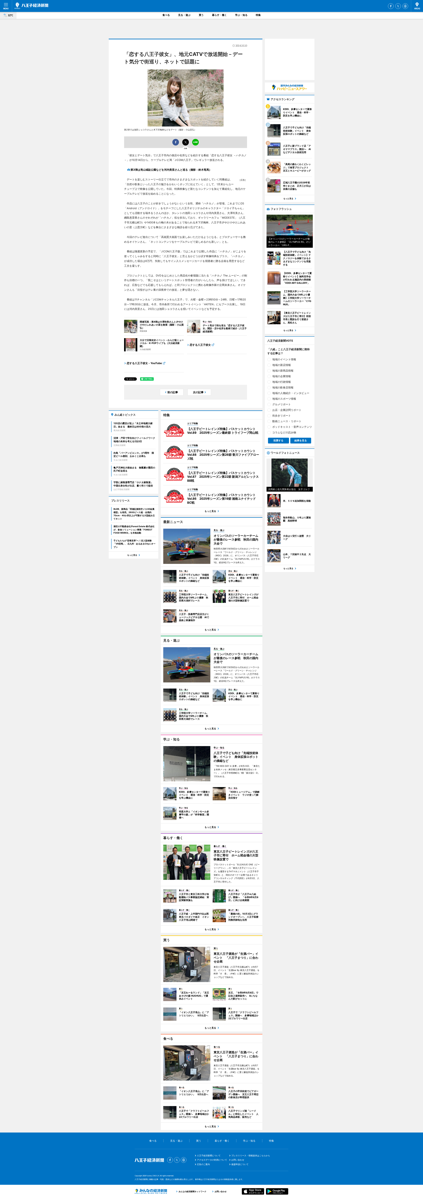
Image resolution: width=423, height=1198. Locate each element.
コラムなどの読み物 (284, 432)
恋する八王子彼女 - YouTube (144, 363)
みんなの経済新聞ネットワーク (151, 1191)
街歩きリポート (281, 415)
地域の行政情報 (281, 381)
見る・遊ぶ (184, 15)
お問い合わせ (237, 1159)
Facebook (391, 6)
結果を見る (300, 440)
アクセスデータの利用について (212, 1159)
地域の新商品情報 (282, 370)
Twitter (398, 6)
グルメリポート (281, 404)
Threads (405, 6)
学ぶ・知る (241, 15)
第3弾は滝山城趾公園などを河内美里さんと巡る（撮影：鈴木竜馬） (171, 169)
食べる (166, 15)
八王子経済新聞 (31, 5)
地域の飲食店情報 (282, 387)
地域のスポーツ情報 (284, 398)
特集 (258, 15)
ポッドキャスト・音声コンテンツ (292, 426)
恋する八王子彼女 (200, 344)
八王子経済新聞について (209, 1155)
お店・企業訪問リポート (286, 409)
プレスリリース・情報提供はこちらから (250, 1155)
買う (201, 15)
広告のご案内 (203, 1164)
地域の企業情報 (281, 376)
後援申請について (240, 1164)
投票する (278, 440)
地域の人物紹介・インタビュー (290, 393)
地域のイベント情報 (284, 359)
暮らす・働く (219, 15)
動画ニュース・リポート (286, 421)
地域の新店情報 (281, 364)
